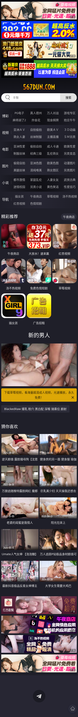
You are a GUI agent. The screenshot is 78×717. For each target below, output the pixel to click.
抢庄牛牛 (70, 120)
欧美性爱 (70, 146)
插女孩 (19, 196)
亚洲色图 (36, 163)
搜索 (68, 97)
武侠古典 (70, 180)
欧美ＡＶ (53, 130)
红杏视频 (19, 203)
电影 (5, 149)
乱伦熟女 (53, 153)
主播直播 (53, 137)
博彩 (5, 116)
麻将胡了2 (19, 120)
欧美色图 (53, 163)
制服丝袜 (19, 153)
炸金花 (36, 120)
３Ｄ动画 (70, 130)
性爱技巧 (70, 187)
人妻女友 (53, 180)
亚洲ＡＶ (19, 130)
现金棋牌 (53, 120)
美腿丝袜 (19, 170)
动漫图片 (70, 163)
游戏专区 (70, 113)
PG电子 (19, 113)
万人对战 (53, 113)
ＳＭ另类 (70, 137)
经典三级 (36, 153)
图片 (5, 166)
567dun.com (39, 87)
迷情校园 (19, 187)
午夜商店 (36, 196)
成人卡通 (53, 146)
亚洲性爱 (19, 146)
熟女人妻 (19, 137)
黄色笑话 (53, 187)
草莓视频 (53, 196)
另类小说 (36, 187)
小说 (5, 182)
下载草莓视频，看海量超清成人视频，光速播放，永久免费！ (39, 394)
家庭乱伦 (36, 180)
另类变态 (70, 153)
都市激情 (19, 180)
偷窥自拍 (19, 163)
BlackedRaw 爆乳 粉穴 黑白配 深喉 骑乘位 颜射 (35, 409)
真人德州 (36, 113)
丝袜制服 (36, 137)
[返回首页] (72, 708)
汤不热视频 (69, 196)
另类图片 (70, 170)
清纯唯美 (36, 170)
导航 (5, 199)
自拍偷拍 (36, 130)
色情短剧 (36, 203)
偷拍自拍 (36, 146)
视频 (5, 132)
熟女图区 (53, 170)
